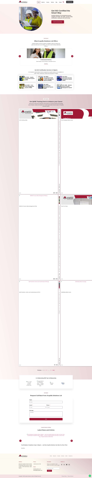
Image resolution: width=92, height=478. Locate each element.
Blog (56, 2)
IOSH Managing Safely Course (67, 120)
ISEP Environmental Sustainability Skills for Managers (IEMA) (59, 143)
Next (54, 370)
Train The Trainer (64, 206)
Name (30, 399)
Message (31, 410)
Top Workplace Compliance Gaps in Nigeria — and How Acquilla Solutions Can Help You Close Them (44, 445)
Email (30, 405)
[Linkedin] (67, 465)
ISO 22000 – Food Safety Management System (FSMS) (29, 86)
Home (39, 2)
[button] (20, 56)
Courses (47, 2)
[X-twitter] (64, 465)
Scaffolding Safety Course (66, 292)
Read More (46, 63)
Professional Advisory (46, 59)
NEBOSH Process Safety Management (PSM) (28, 206)
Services (52, 2)
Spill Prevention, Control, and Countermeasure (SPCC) (29, 292)
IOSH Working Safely (23, 120)
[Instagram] (69, 465)
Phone (48, 405)
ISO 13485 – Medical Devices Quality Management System (67, 86)
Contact (60, 2)
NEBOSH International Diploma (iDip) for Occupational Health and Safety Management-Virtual (59, 239)
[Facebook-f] (62, 465)
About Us (43, 2)
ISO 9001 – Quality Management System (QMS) (30, 78)
